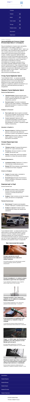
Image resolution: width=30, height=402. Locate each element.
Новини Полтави (5, 389)
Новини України (5, 378)
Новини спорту (13, 27)
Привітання (12, 34)
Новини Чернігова (5, 393)
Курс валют (12, 31)
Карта (11, 17)
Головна (12, 10)
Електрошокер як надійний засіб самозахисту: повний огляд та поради (13, 320)
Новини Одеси (4, 385)
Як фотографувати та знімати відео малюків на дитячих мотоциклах (14, 278)
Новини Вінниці (4, 382)
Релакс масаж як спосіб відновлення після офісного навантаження (12, 257)
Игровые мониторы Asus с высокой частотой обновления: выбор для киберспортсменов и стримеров (15, 361)
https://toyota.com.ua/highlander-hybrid (10, 72)
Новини (11, 13)
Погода (11, 24)
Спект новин (13, 20)
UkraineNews (4, 375)
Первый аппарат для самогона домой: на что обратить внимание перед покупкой (14, 299)
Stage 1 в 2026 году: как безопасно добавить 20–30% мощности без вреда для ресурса (14, 340)
